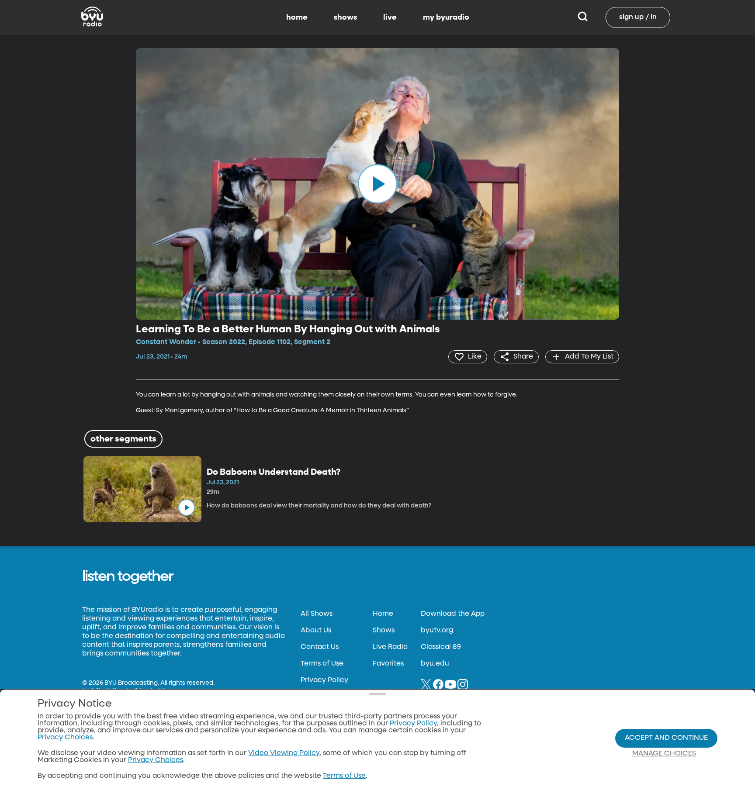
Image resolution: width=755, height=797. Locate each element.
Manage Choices (664, 753)
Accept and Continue (666, 738)
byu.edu (435, 663)
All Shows (316, 614)
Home (383, 614)
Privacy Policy (324, 680)
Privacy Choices (155, 760)
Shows (384, 630)
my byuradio (446, 17)
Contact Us (320, 647)
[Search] (582, 17)
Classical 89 (441, 647)
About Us (316, 630)
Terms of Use (322, 663)
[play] (377, 184)
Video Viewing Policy (283, 753)
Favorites (388, 663)
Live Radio (390, 647)
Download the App (453, 614)
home (297, 17)
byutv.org (437, 630)
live (390, 17)
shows (345, 17)
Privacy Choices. (66, 737)
